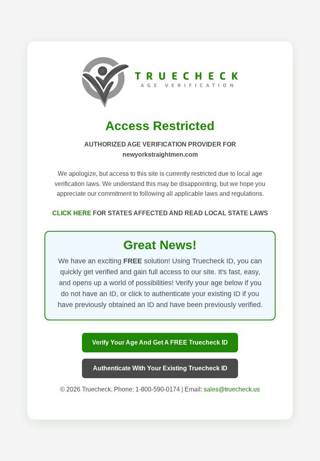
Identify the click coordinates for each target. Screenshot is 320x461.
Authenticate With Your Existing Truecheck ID (160, 368)
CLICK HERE (72, 213)
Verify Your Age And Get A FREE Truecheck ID (160, 342)
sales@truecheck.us (232, 389)
